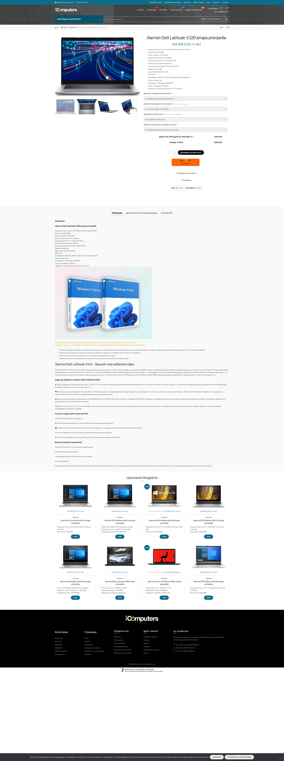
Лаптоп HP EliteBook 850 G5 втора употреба (208, 521)
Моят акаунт (157, 2)
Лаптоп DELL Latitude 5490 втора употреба (120, 582)
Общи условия (198, 2)
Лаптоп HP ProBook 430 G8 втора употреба (209, 582)
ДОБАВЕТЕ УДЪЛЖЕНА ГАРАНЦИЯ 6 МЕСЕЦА (160, 125)
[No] (281, 757)
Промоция (152, 9)
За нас (87, 638)
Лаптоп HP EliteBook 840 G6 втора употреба (119, 521)
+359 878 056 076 (189, 648)
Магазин (163, 10)
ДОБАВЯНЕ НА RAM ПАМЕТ (163, 114)
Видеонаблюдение (194, 9)
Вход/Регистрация (150, 637)
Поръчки (147, 640)
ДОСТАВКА (187, 2)
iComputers (138, 664)
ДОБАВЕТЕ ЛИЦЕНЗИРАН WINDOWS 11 (158, 93)
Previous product (222, 27)
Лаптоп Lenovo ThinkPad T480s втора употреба (164, 582)
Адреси (146, 643)
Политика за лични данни (239, 757)
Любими (222, 7)
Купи (75, 537)
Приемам (216, 757)
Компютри (58, 638)
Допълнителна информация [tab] (141, 212)
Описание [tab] (117, 212)
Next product (227, 27)
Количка (225, 2)
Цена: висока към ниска (122, 653)
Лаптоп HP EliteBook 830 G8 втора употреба (164, 521)
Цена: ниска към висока (122, 650)
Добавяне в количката (190, 153)
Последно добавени (121, 646)
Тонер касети (177, 9)
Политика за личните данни (94, 651)
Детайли (147, 646)
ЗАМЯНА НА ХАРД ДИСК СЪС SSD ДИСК (166, 104)
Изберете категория (210, 19)
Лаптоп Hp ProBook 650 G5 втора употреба (75, 521)
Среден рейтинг (120, 643)
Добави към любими (187, 173)
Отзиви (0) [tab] (166, 212)
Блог (208, 2)
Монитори (58, 644)
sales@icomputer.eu (188, 651)
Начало (140, 10)
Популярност (119, 640)
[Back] (56, 27)
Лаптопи (73, 27)
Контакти (216, 2)
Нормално (117, 637)
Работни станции (61, 651)
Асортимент (89, 644)
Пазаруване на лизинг (152, 650)
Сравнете (187, 180)
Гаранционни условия (172, 2)
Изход (146, 653)
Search (226, 19)
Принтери (58, 648)
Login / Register (213, 8)
